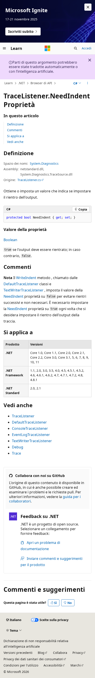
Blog (41, 653)
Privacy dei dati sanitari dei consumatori (33, 659)
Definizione (15, 124)
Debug (17, 447)
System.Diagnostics (44, 163)
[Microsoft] (47, 48)
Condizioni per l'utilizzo (21, 665)
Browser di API (41, 83)
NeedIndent (13, 296)
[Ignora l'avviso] (87, 7)
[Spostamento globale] (4, 48)
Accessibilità (53, 665)
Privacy (77, 653)
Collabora (60, 653)
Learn (8, 83)
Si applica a (15, 136)
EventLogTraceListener (31, 434)
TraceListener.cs (29, 180)
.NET (21, 83)
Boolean (10, 239)
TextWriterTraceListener (24, 290)
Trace (16, 453)
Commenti (14, 130)
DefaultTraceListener (21, 283)
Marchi (75, 665)
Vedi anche (15, 142)
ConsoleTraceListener (30, 428)
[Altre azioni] (87, 83)
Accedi (86, 48)
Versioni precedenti (18, 653)
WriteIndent (26, 277)
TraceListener (23, 416)
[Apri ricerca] (75, 48)
